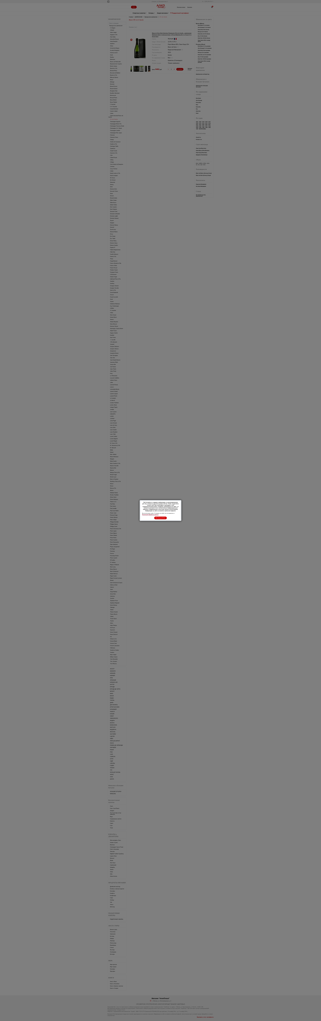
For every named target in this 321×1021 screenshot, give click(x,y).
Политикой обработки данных (150, 514)
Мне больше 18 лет (160, 518)
